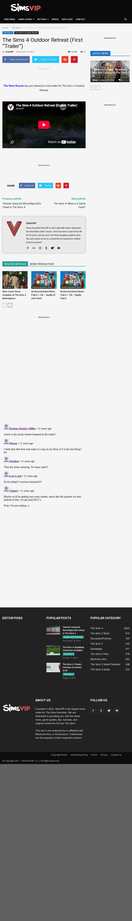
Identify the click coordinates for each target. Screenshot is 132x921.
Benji (95, 80)
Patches (41, 19)
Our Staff (67, 19)
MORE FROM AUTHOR (42, 264)
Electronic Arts (98, 659)
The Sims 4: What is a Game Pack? (70, 205)
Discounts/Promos (100, 638)
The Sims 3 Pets (99, 654)
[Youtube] (60, 248)
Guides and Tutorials (73, 637)
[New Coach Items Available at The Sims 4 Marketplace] (15, 279)
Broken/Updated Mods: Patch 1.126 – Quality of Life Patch (43, 295)
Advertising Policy (79, 754)
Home (5, 27)
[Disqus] (44, 376)
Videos (55, 19)
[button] (125, 19)
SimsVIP (9, 51)
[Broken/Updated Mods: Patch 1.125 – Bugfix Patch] (73, 279)
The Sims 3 (96, 643)
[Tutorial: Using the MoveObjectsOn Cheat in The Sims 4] (53, 630)
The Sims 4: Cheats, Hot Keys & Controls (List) (72, 667)
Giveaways (96, 648)
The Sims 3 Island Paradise (105, 664)
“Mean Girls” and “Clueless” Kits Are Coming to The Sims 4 (110, 73)
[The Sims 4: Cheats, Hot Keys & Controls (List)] (53, 667)
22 (85, 51)
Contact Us (116, 754)
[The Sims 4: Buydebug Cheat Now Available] (53, 650)
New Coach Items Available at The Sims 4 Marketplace (14, 295)
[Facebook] (29, 248)
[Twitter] (54, 248)
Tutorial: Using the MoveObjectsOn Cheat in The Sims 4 (21, 205)
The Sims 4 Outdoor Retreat (26, 32)
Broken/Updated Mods (42, 287)
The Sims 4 (7, 32)
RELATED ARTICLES (15, 264)
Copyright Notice (59, 754)
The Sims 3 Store (99, 633)
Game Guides (25, 19)
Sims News (9, 19)
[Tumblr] (47, 248)
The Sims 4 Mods (100, 669)
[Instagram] (41, 248)
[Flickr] (35, 248)
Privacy (104, 754)
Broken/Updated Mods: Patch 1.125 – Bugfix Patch (72, 295)
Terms (94, 754)
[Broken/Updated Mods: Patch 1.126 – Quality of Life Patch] (44, 279)
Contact (80, 19)
